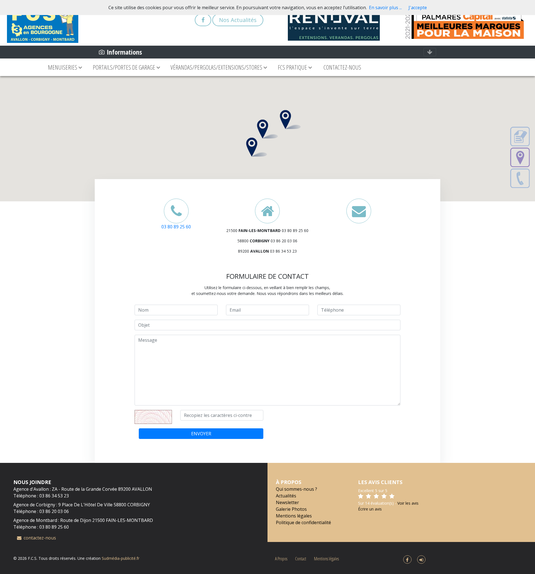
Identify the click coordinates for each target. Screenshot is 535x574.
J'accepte (417, 7)
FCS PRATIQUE (293, 67)
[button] (290, 119)
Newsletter (287, 502)
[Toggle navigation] (430, 52)
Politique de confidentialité (303, 522)
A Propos (281, 559)
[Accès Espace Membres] (421, 560)
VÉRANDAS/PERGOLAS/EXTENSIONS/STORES (217, 67)
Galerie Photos (291, 509)
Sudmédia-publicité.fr (120, 558)
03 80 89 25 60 (176, 227)
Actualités (286, 496)
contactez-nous (39, 538)
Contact (300, 559)
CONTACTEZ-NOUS (342, 67)
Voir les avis (408, 503)
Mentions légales (294, 516)
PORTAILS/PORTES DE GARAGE (124, 67)
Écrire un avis (370, 509)
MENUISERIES (63, 67)
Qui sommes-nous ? (296, 489)
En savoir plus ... (385, 7)
